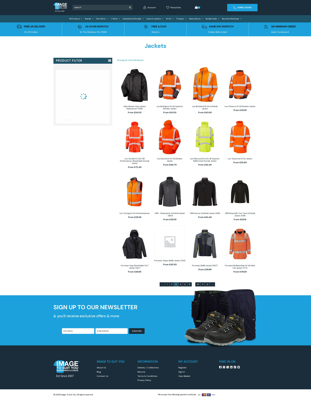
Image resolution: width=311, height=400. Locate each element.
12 (207, 284)
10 (198, 284)
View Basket (184, 376)
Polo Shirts (100, 18)
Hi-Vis (168, 18)
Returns (141, 371)
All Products (74, 18)
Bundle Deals (211, 18)
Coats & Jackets (153, 18)
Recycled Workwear (230, 18)
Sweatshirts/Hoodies (132, 18)
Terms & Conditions (147, 376)
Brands (88, 18)
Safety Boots (195, 18)
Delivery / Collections (148, 367)
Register (182, 367)
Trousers (180, 18)
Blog (99, 371)
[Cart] (197, 7)
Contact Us (102, 376)
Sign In (181, 371)
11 (202, 284)
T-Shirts (114, 18)
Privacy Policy (144, 380)
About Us (101, 367)
